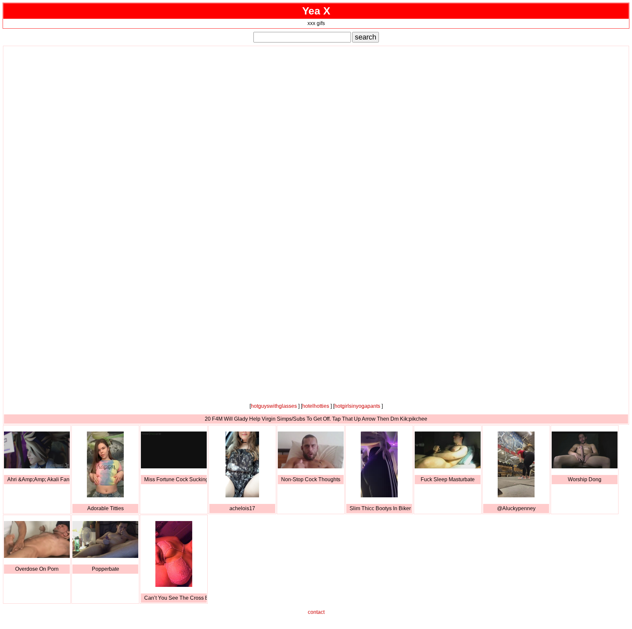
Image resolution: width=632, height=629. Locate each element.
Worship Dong (584, 479)
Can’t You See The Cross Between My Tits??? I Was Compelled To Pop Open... (175, 598)
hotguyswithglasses (274, 406)
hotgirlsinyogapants (357, 406)
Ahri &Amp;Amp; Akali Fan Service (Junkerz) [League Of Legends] (38, 479)
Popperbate (105, 569)
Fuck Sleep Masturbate (448, 479)
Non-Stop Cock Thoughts (310, 479)
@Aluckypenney (516, 508)
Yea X (316, 11)
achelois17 (242, 508)
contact (316, 612)
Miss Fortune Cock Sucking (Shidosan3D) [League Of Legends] (175, 479)
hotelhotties (315, 406)
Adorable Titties (105, 508)
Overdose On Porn (37, 569)
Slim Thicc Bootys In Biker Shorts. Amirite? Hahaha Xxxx (381, 508)
